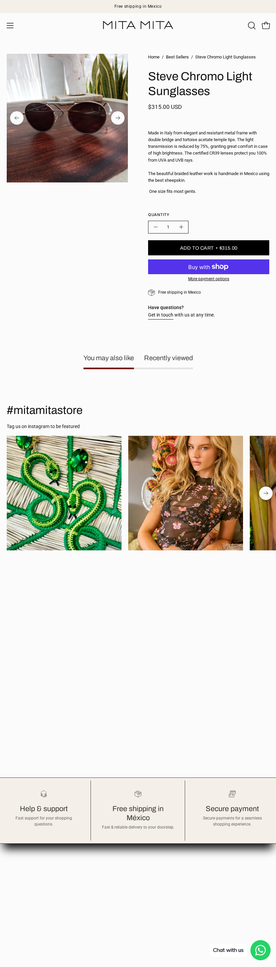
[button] (251, 25)
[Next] (118, 118)
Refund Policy (159, 851)
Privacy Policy (159, 861)
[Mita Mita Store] (138, 25)
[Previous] (17, 118)
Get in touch (160, 315)
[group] (138, 6)
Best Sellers (177, 56)
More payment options (208, 279)
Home (154, 56)
